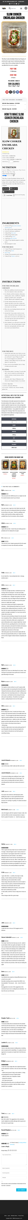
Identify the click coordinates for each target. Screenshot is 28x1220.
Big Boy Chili (5, 472)
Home (5, 1215)
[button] (21, 8)
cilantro (13, 256)
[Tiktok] (14, 92)
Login (9, 1215)
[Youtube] (7, 92)
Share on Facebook (9, 191)
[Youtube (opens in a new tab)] (16, 4)
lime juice (13, 233)
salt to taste (7, 252)
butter (12, 250)
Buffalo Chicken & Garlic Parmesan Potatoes (14, 474)
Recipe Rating (4, 1150)
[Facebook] (17, 92)
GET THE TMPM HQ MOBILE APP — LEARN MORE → (14, 1)
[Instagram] (10, 92)
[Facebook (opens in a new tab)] (10, 4)
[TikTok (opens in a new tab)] (18, 4)
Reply (14, 490)
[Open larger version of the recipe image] (14, 133)
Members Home (14, 1215)
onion (13, 236)
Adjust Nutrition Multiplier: (8, 173)
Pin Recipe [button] (14, 188)
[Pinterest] (21, 92)
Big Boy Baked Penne (23, 473)
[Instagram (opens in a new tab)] (14, 4)
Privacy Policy (21, 1215)
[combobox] (13, 8)
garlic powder (13, 238)
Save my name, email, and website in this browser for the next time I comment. (13, 1184)
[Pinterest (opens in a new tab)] (12, 4)
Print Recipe (6, 188)
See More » (5, 474)
